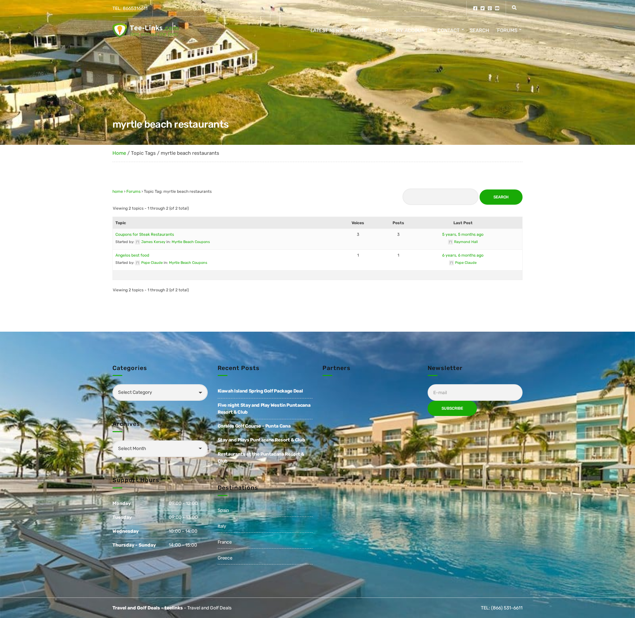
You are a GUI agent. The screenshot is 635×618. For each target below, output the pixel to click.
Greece (225, 558)
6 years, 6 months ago (463, 255)
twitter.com (482, 8)
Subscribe (452, 408)
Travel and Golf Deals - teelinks (147, 608)
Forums (507, 30)
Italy (222, 526)
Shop (381, 30)
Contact (449, 30)
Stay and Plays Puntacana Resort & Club (261, 440)
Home (119, 153)
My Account (412, 30)
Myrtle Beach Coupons (191, 242)
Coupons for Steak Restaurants (144, 234)
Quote (359, 30)
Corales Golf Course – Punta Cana (254, 426)
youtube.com (497, 8)
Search (479, 30)
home (117, 191)
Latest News (327, 30)
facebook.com (475, 8)
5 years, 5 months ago (463, 234)
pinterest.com (489, 8)
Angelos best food (132, 255)
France (225, 542)
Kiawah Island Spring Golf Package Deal (260, 391)
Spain (223, 510)
